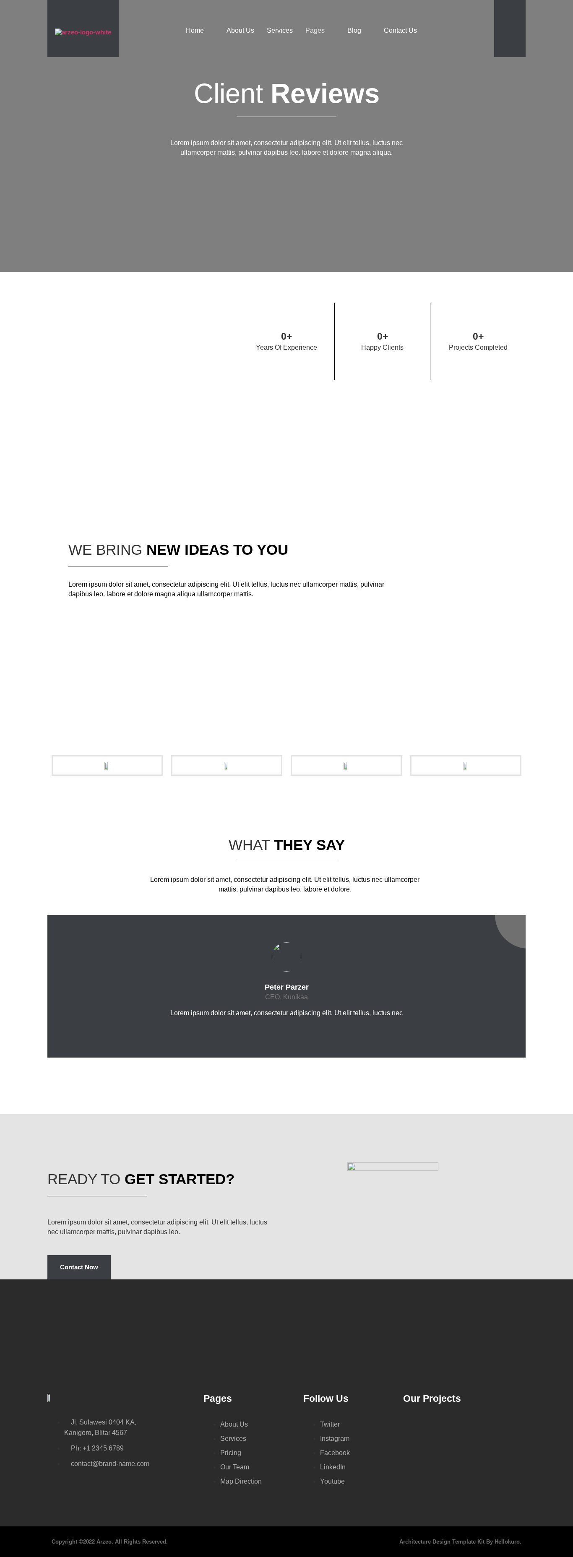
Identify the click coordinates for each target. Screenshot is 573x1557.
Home (195, 30)
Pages (315, 30)
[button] (502, 35)
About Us (240, 30)
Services (280, 30)
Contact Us (400, 30)
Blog (354, 30)
